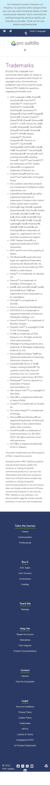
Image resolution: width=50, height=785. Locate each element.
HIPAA (25, 728)
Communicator (25, 537)
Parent (25, 531)
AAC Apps (25, 567)
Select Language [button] (35, 33)
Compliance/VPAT (25, 740)
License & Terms (25, 734)
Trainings (25, 609)
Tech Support (25, 645)
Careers (25, 676)
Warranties (25, 640)
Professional (25, 542)
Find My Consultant (25, 681)
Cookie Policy (25, 717)
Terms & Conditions (25, 706)
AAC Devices (25, 573)
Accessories (25, 578)
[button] (6, 31)
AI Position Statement (25, 745)
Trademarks (25, 723)
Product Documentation (25, 651)
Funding (25, 584)
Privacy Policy (25, 712)
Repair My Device (25, 634)
